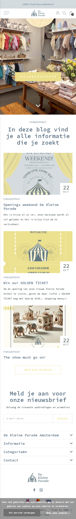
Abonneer (62, 418)
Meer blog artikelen (38, 369)
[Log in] (57, 13)
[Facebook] (34, 490)
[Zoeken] (64, 13)
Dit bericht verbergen (22, 512)
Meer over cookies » (58, 512)
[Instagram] (41, 490)
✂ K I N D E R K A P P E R (38, 76)
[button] (6, 13)
